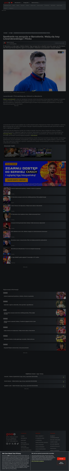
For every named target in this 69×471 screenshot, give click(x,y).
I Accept (61, 458)
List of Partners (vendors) (38, 461)
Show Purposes (61, 463)
